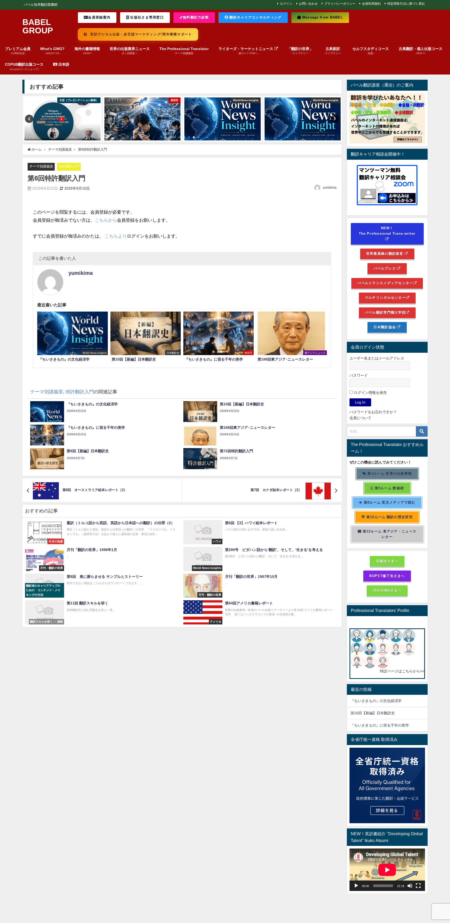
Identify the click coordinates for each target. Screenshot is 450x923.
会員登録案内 (99, 17)
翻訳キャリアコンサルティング (255, 17)
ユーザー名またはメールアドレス (376, 358)
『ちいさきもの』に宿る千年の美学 (380, 725)
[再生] (356, 885)
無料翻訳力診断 (196, 17)
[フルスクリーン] (418, 885)
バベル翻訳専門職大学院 (385, 312)
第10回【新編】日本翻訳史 (373, 713)
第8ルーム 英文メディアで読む (388, 502)
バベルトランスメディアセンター (385, 283)
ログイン (286, 3)
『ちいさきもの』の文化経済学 (380, 701)
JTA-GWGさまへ (387, 590)
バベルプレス (385, 268)
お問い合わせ (308, 3)
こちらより (116, 236)
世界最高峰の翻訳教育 (385, 253)
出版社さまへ (387, 561)
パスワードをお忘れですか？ (373, 412)
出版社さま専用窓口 (146, 17)
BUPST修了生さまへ (387, 576)
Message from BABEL (322, 17)
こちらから (106, 220)
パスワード (358, 375)
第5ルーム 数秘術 (388, 488)
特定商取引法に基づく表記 (406, 3)
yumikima (329, 187)
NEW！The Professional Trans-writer (387, 230)
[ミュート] (410, 885)
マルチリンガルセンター (385, 297)
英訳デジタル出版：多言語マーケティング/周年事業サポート (140, 34)
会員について (360, 418)
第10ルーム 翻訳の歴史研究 (389, 517)
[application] (387, 869)
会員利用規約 (371, 3)
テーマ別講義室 (41, 166)
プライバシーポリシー (339, 3)
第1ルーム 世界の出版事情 (389, 473)
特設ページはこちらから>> (402, 671)
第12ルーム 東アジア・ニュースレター (388, 534)
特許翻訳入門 (69, 166)
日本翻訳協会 (385, 327)
